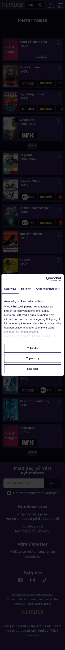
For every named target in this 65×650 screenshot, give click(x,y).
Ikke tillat (32, 368)
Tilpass (30, 358)
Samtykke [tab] (10, 288)
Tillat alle (32, 348)
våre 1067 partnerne (24, 306)
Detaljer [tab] (26, 288)
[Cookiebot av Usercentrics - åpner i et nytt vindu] (46, 279)
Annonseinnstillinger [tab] (49, 288)
